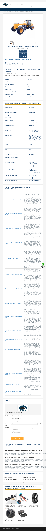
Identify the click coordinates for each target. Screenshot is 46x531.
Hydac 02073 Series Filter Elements (13, 303)
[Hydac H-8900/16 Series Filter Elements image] (23, 27)
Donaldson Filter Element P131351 (12, 362)
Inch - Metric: (7, 128)
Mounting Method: (9, 94)
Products (7, 11)
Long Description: (8, 135)
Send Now (17, 438)
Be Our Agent (23, 56)
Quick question (6, 424)
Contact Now (23, 50)
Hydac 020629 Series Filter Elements (13, 228)
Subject (7, 421)
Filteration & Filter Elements (14, 11)
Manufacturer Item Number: (11, 154)
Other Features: (8, 130)
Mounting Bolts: (8, 115)
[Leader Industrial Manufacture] (5, 4)
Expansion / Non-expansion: (11, 112)
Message (7, 427)
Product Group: (8, 89)
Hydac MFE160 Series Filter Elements (13, 384)
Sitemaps (17, 528)
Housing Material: (8, 110)
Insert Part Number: (9, 120)
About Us (5, 528)
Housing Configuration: (10, 125)
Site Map (13, 528)
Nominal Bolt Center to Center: (11, 180)
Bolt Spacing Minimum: (10, 169)
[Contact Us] (43, 265)
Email (6, 415)
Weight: (6, 86)
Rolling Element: (8, 107)
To (5, 418)
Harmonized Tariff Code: (10, 147)
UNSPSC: (6, 144)
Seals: (6, 123)
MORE (22, 482)
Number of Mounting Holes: (11, 91)
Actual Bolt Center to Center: (11, 175)
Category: (7, 79)
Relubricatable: (8, 117)
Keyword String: (8, 152)
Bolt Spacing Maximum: (10, 162)
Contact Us (9, 528)
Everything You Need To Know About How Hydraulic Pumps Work (23, 464)
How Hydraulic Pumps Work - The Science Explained (19, 457)
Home (4, 11)
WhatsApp (23, 53)
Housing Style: (8, 96)
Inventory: (7, 82)
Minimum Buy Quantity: (10, 84)
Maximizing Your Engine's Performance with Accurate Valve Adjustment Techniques (24, 450)
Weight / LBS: (8, 160)
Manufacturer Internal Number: (11, 157)
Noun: (6, 149)
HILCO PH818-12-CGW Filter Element (13, 349)
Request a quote (8, 0)
